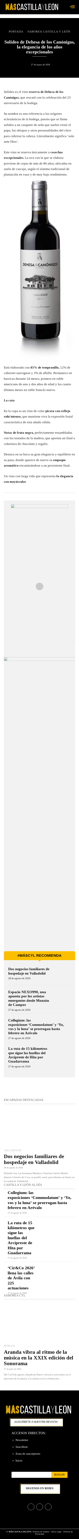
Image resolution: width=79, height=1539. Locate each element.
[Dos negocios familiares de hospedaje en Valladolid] (62, 974)
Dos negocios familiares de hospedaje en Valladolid (28, 971)
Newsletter (22, 1440)
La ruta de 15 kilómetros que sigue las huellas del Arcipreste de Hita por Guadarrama (27, 1055)
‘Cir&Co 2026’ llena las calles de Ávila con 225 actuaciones (21, 1277)
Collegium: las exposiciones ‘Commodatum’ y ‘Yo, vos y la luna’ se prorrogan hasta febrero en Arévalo (39, 1200)
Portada (16, 31)
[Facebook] (31, 1506)
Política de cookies (41, 1532)
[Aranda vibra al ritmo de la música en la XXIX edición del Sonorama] (39, 1322)
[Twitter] (48, 1506)
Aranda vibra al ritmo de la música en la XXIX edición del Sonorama (38, 1358)
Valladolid (12, 1150)
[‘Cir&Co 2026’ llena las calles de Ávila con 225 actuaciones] (57, 1272)
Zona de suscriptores (28, 1453)
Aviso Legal (56, 1532)
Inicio (19, 1460)
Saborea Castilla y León (48, 31)
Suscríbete (22, 1446)
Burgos (9, 1345)
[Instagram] (39, 1506)
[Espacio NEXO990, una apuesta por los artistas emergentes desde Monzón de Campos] (62, 997)
